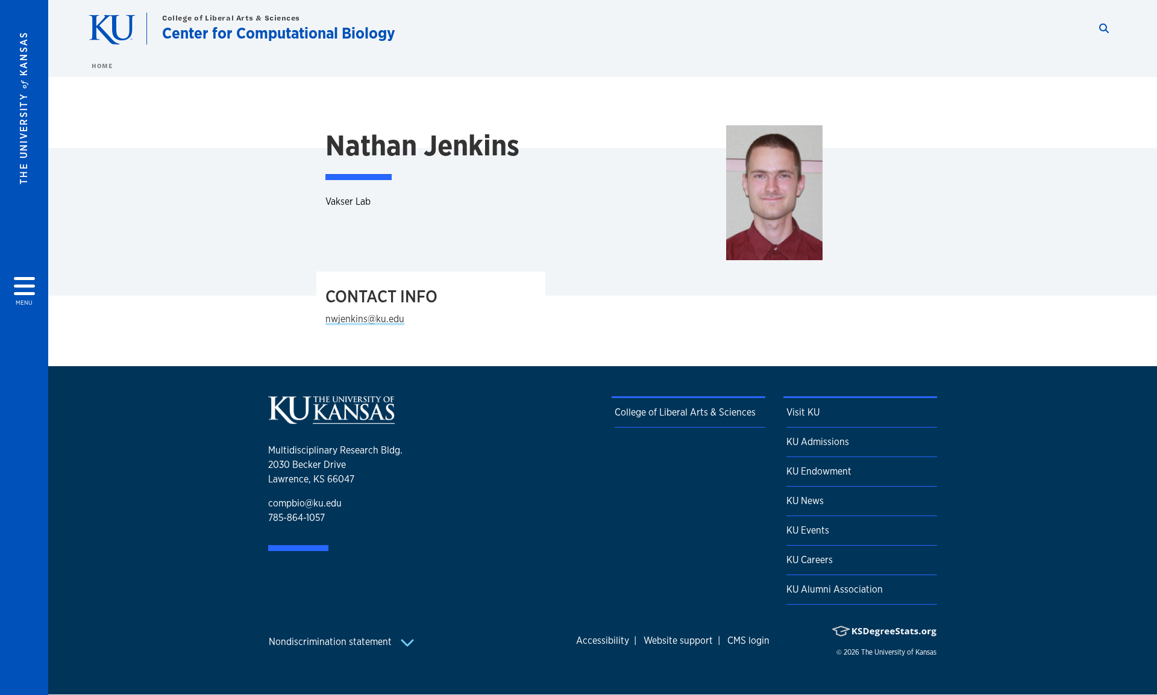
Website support (678, 640)
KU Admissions (817, 441)
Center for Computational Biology (278, 32)
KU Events (807, 530)
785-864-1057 (296, 517)
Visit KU (803, 412)
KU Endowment (818, 471)
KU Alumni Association (834, 589)
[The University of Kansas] (331, 419)
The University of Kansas (898, 652)
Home (102, 65)
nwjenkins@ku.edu (364, 319)
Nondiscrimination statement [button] (331, 641)
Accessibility (602, 640)
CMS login (748, 640)
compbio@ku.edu (305, 503)
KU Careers (809, 559)
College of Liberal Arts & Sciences (231, 18)
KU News (805, 500)
